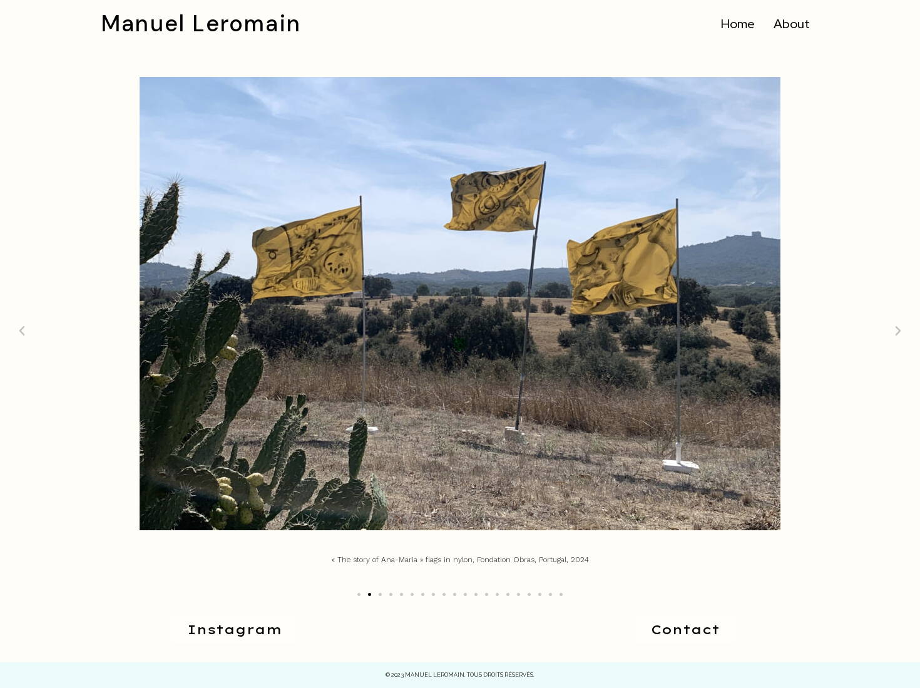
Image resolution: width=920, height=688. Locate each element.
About (792, 24)
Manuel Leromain (201, 23)
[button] (358, 594)
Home (738, 24)
